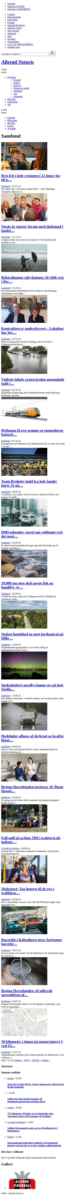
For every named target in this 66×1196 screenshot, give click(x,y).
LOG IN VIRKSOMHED (20, 44)
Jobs (9, 36)
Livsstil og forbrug (10, 848)
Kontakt (11, 3)
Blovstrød (12, 120)
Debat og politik (21, 88)
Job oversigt (13, 30)
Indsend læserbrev (16, 25)
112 (15, 93)
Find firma (12, 20)
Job (9, 104)
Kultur (17, 82)
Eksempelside (14, 17)
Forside (11, 22)
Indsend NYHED (16, 6)
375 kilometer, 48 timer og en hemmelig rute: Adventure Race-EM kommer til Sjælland (30, 1115)
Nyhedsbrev (13, 41)
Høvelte (11, 123)
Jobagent (11, 33)
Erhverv (17, 85)
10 (33, 1060)
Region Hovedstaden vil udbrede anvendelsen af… (26, 993)
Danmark (18, 96)
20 (35, 1060)
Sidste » (46, 1060)
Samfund (18, 91)
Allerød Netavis (17, 62)
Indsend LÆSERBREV (19, 9)
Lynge (10, 126)
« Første (17, 1060)
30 (38, 1060)
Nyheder (11, 77)
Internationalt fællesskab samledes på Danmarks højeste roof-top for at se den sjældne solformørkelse (34, 1144)
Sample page (13, 47)
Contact (11, 14)
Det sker (11, 99)
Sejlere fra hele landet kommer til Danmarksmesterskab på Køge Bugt (26, 1100)
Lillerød (11, 117)
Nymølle (11, 128)
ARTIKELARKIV (10, 54)
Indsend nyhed (14, 28)
